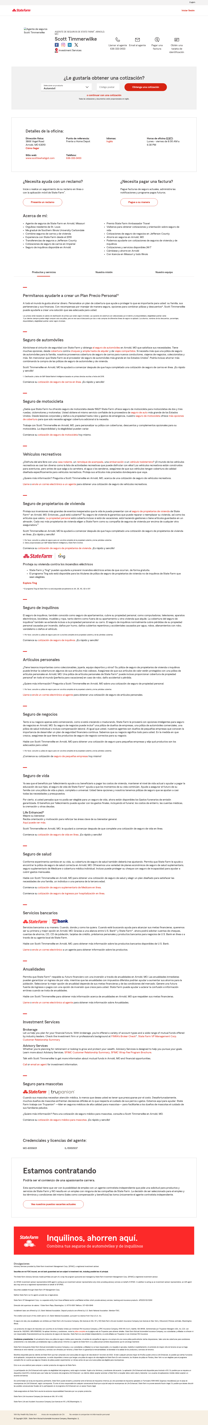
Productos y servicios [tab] (44, 272)
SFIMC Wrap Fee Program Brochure (131, 1052)
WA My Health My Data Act (25, 1414)
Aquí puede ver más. (34, 822)
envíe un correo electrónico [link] (47, 949)
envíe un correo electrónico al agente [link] (52, 695)
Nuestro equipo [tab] (164, 272)
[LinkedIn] (70, 45)
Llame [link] (26, 484)
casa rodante (65, 462)
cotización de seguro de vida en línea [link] (58, 834)
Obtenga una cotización (145, 87)
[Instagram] (63, 45)
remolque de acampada (90, 462)
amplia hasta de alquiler (96, 351)
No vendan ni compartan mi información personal (89, 1414)
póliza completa (79, 1331)
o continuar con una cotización (104, 95)
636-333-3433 (73, 158)
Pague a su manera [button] (139, 202)
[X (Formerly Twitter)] (76, 45)
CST (169, 138)
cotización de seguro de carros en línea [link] (59, 382)
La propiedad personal (58, 518)
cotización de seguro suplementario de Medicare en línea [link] (69, 887)
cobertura (56, 351)
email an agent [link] (39, 1064)
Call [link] (25, 1064)
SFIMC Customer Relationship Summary (87, 1052)
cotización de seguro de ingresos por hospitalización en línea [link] (71, 893)
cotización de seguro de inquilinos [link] (56, 640)
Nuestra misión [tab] (104, 272)
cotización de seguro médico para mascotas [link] (62, 1120)
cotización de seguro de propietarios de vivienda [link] (64, 548)
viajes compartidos (125, 351)
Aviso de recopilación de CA (53, 1414)
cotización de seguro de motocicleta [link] (58, 434)
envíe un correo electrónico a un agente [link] (54, 484)
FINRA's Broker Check (123, 1036)
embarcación (116, 462)
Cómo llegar (32, 148)
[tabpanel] (104, 144)
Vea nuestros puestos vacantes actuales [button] (53, 1204)
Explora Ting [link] (30, 583)
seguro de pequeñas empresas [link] (70, 756)
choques (75, 351)
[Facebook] (57, 45)
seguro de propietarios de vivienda (151, 511)
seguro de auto (139, 412)
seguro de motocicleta (148, 416)
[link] (137, 48)
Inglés (109, 141)
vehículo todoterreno (141, 462)
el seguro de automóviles (106, 347)
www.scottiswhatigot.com (40, 158)
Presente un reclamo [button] (42, 202)
